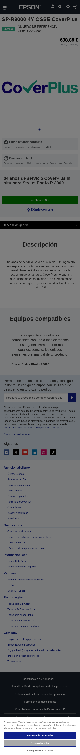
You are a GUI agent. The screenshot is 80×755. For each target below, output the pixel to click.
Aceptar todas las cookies (40, 735)
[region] (40, 735)
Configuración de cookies (40, 751)
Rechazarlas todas (40, 743)
